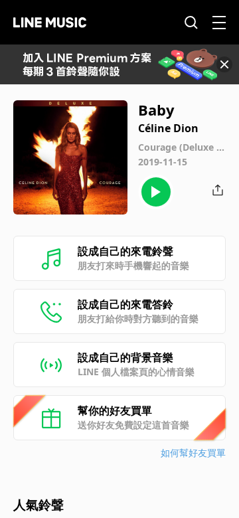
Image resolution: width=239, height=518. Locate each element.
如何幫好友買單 (193, 452)
